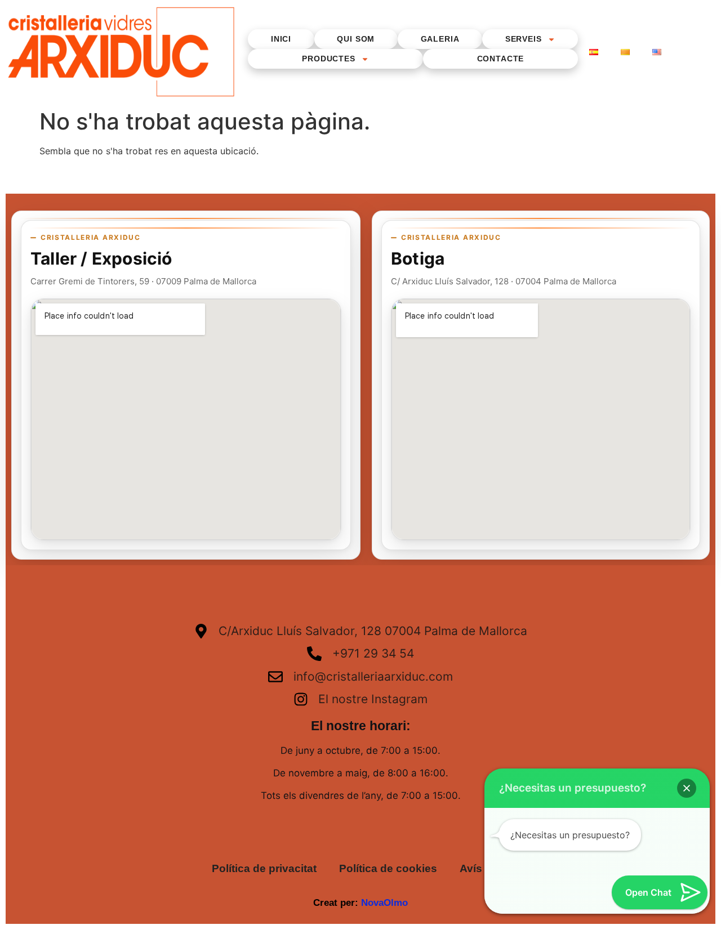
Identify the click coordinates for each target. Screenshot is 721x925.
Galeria (440, 38)
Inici (281, 38)
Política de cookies (388, 868)
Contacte (500, 58)
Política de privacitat (264, 868)
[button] (686, 788)
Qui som (356, 38)
